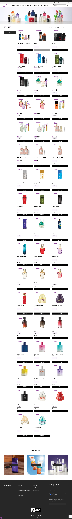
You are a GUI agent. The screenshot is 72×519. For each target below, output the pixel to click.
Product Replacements (8, 487)
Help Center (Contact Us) (8, 485)
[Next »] (48, 439)
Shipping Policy (35, 487)
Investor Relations (36, 490)
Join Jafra (20, 487)
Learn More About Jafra (8, 488)
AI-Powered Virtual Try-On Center (24, 490)
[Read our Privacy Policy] (65, 499)
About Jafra (20, 485)
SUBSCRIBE (58, 504)
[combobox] (59, 5)
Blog (19, 493)
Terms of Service (36, 488)
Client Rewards (21, 488)
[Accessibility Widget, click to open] (1, 518)
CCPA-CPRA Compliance (37, 492)
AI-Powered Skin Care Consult (23, 492)
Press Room (20, 495)
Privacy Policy (35, 485)
